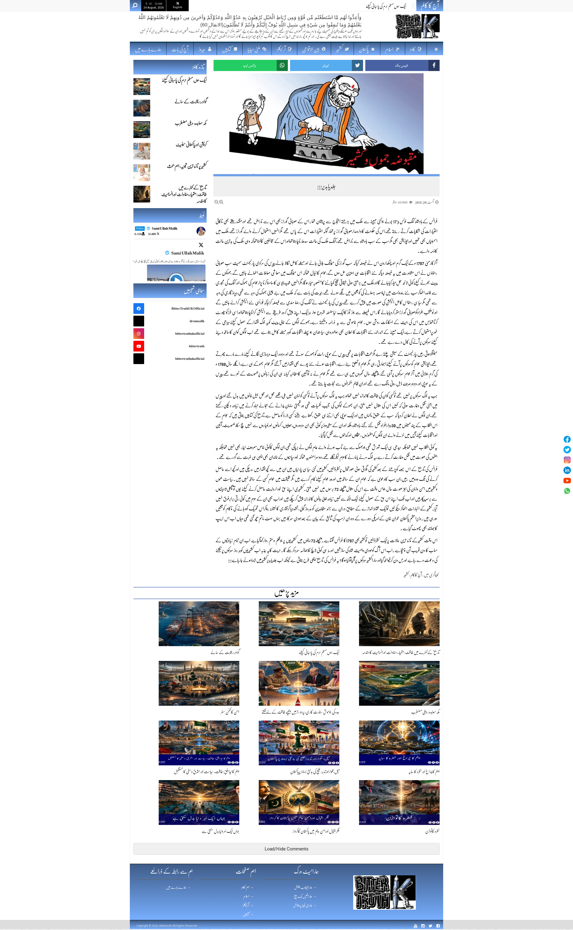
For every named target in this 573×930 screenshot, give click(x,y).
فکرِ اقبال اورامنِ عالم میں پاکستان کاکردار (316, 831)
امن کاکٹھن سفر (230, 712)
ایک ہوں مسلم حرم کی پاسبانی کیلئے (319, 652)
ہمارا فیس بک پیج (303, 896)
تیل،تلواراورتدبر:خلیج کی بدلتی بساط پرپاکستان (314, 771)
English (177, 7)
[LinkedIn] (567, 470)
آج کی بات (179, 49)
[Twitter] (567, 449)
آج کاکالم (416, 575)
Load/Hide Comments (286, 849)
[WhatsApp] (567, 490)
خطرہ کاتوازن (432, 831)
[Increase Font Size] (221, 202)
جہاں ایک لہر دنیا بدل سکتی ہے (220, 831)
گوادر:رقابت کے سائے (391, 6)
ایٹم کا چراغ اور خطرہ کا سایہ (424, 771)
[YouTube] (567, 480)
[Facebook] (567, 439)
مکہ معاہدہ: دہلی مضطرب (425, 712)
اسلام (246, 896)
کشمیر (406, 575)
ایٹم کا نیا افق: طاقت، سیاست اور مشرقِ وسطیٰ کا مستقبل (206, 771)
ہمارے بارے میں (148, 49)
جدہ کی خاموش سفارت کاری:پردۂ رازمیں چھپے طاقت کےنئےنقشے (300, 712)
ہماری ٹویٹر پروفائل (302, 905)
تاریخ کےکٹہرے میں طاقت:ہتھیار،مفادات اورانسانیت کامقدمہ (401, 652)
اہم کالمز (245, 887)
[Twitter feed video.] (176, 281)
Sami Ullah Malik (187, 253)
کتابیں (246, 914)
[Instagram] (567, 459)
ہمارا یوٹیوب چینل (303, 887)
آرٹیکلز (246, 905)
